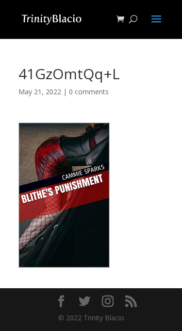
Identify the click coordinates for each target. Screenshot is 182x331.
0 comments (89, 91)
